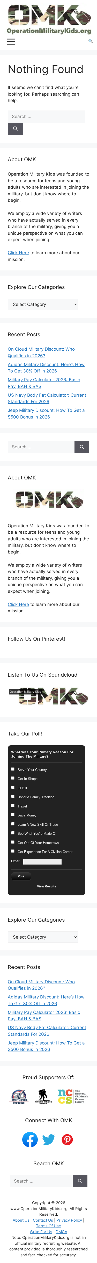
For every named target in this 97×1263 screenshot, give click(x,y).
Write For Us (41, 1231)
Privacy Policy (69, 1220)
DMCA (61, 1231)
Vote (21, 876)
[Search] (15, 129)
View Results (46, 886)
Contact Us (43, 1220)
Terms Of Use (48, 1225)
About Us (21, 1220)
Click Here (18, 252)
